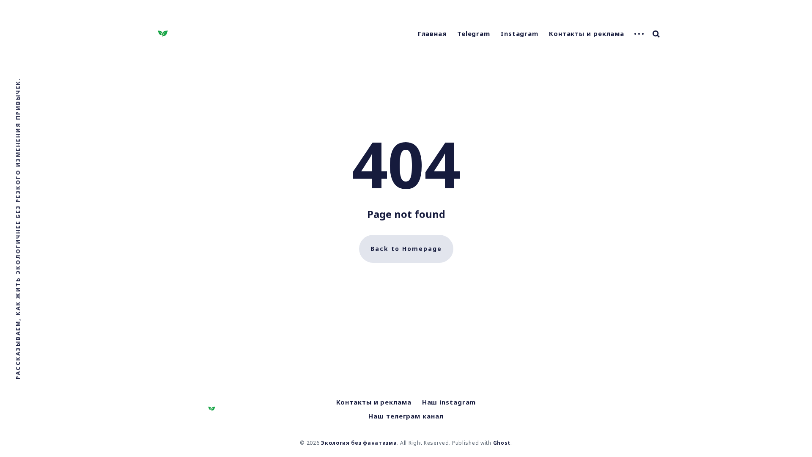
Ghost (502, 442)
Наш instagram (449, 402)
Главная (432, 33)
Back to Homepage (406, 249)
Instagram (519, 33)
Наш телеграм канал (405, 416)
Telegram (473, 33)
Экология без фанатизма (359, 442)
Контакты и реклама (586, 33)
